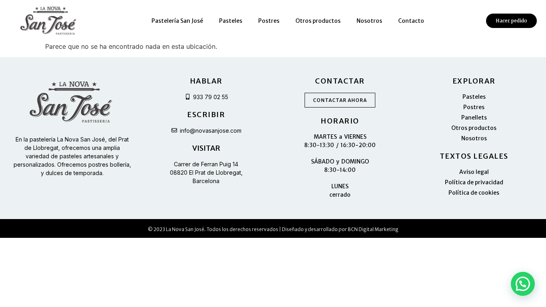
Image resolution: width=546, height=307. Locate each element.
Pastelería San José (177, 20)
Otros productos (318, 20)
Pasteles (230, 20)
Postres (268, 20)
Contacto (411, 20)
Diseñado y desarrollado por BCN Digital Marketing (340, 229)
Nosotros (369, 20)
